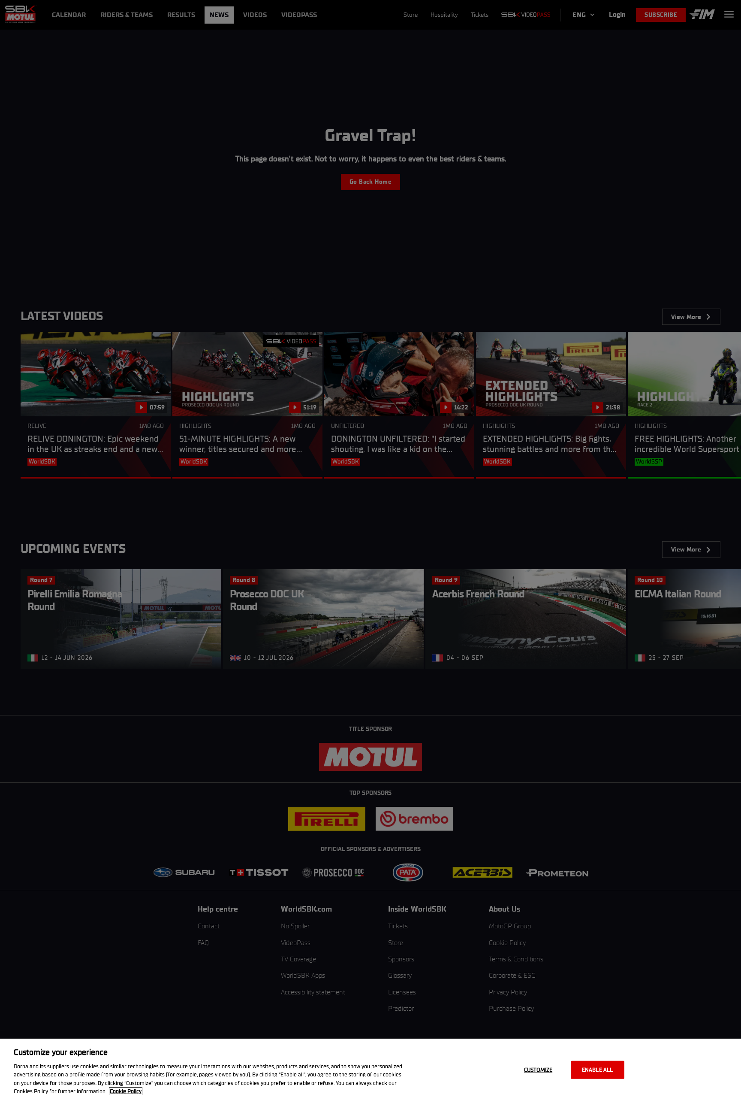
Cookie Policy (126, 1091)
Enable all (597, 1070)
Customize (538, 1070)
